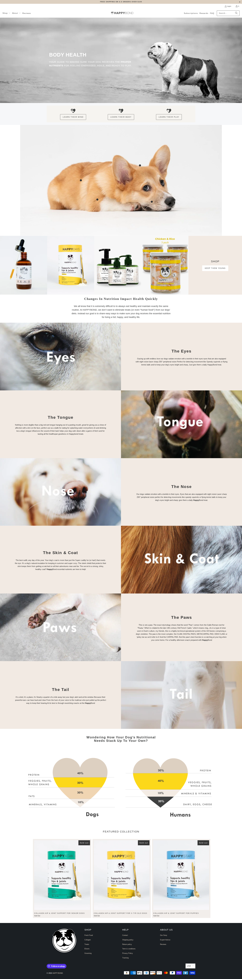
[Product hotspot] (140, 165)
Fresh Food (88, 935)
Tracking (125, 958)
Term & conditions (128, 949)
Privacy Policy (127, 953)
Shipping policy (127, 940)
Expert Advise (165, 940)
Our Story (163, 935)
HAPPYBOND (57, 973)
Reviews (163, 944)
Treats (86, 944)
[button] (6, 13)
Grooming (88, 953)
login (229, 6)
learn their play (169, 117)
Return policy (127, 944)
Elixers (86, 949)
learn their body (120, 117)
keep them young (215, 268)
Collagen (87, 940)
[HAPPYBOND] (122, 13)
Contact (125, 935)
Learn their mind (73, 117)
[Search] (236, 13)
